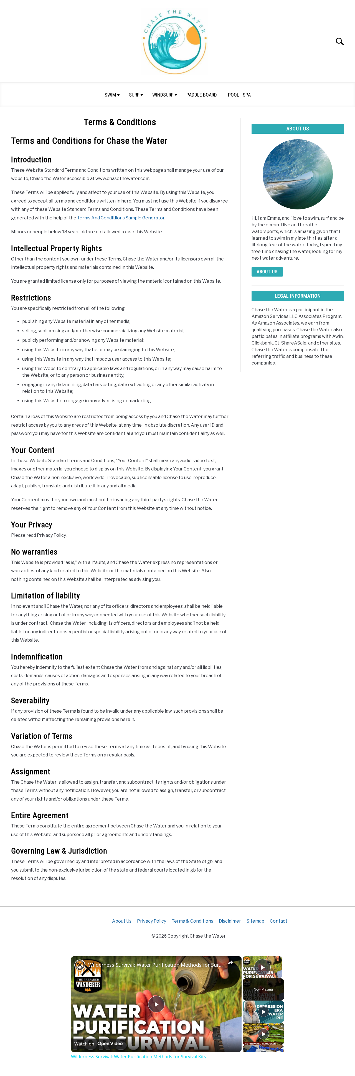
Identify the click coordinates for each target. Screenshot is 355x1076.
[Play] (263, 1011)
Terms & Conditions (192, 921)
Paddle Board (201, 95)
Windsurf (162, 95)
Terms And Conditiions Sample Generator (120, 218)
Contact (278, 921)
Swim (110, 95)
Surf (134, 95)
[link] (79, 965)
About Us (267, 271)
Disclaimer (230, 921)
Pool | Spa (239, 95)
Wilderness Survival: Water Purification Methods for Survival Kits (155, 964)
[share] (230, 962)
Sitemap (255, 921)
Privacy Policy (151, 921)
